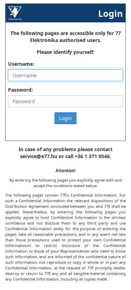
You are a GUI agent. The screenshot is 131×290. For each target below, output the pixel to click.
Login (65, 118)
